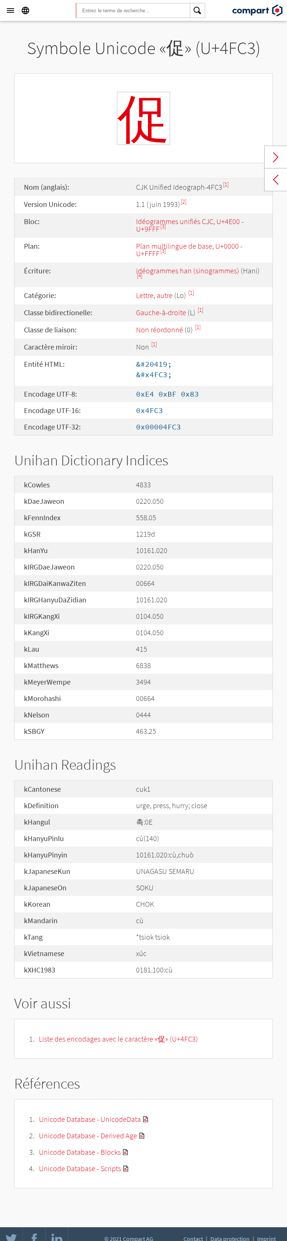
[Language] (25, 10)
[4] (139, 275)
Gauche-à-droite (161, 312)
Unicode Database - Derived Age (88, 1135)
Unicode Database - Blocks (80, 1152)
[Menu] (10, 10)
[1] (226, 184)
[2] (183, 201)
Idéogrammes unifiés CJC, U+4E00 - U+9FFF (190, 225)
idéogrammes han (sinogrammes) (187, 270)
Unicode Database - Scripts (80, 1168)
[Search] (197, 10)
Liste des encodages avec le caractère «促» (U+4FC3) (118, 1038)
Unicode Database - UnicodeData (90, 1119)
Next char (276, 157)
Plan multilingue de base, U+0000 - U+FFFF (189, 249)
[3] (163, 226)
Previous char (276, 179)
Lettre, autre (154, 295)
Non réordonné (159, 329)
